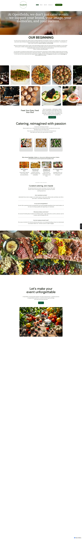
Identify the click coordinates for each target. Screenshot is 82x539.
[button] (50, 5)
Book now (41, 302)
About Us (45, 4)
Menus (41, 4)
